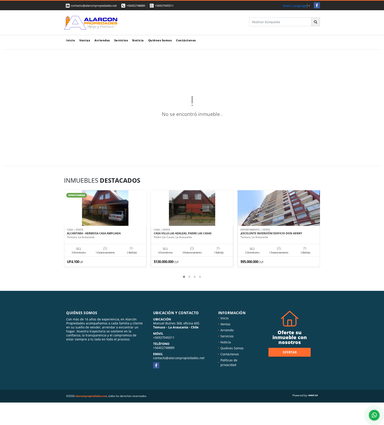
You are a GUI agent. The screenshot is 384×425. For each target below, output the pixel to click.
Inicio (70, 40)
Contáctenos (186, 40)
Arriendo (227, 330)
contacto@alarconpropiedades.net (178, 358)
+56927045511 (164, 6)
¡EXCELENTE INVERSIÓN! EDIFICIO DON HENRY (271, 233)
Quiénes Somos (160, 40)
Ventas (84, 40)
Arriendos (102, 40)
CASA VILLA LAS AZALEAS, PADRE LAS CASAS (183, 233)
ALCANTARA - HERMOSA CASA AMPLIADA (94, 233)
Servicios (121, 40)
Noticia (138, 40)
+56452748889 (135, 6)
